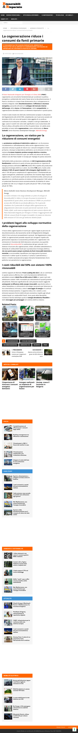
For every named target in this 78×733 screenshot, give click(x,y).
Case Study (8, 471)
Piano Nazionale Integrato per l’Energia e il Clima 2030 (22, 95)
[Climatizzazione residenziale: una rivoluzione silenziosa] (8, 454)
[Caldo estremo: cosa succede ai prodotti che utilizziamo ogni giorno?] (8, 495)
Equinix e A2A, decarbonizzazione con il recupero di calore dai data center (21, 512)
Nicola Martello (18, 53)
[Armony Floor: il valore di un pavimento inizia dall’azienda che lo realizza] (8, 639)
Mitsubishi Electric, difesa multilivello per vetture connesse (21, 715)
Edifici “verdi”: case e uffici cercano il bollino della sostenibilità (21, 580)
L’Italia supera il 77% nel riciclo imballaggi (20, 571)
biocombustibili (16, 244)
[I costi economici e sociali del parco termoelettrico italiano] (8, 487)
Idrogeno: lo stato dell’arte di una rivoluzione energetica (21, 461)
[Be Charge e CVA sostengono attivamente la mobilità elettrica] (8, 708)
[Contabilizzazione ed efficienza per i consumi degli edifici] (8, 428)
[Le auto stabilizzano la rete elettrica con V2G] (8, 700)
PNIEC (45, 345)
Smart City (4, 19)
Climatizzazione (47, 15)
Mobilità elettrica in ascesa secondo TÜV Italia (21, 689)
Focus (6, 421)
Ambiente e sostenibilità (13, 549)
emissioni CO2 (25, 345)
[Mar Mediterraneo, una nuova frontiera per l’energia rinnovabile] (8, 504)
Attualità (7, 598)
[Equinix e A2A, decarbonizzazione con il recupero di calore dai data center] (8, 512)
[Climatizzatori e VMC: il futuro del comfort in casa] (8, 446)
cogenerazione (12, 341)
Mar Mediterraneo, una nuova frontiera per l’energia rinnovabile (20, 503)
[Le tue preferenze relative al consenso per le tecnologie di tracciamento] (74, 729)
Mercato (14, 19)
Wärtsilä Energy (41, 130)
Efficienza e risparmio (19, 28)
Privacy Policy (60, 727)
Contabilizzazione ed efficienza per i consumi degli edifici (20, 427)
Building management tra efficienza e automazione (21, 435)
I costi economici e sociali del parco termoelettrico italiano (20, 486)
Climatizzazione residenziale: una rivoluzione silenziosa (19, 453)
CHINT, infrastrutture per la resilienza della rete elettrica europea (21, 622)
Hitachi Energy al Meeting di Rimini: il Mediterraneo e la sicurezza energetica (21, 604)
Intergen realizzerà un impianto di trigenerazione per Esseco (26, 385)
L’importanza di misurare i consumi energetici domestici (10, 385)
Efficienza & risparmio (31, 15)
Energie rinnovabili (13, 15)
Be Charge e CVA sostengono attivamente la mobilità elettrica (21, 707)
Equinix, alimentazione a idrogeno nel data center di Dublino (21, 477)
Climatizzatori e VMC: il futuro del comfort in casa (21, 444)
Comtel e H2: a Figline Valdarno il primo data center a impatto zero (20, 563)
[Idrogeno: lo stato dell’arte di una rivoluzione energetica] (8, 462)
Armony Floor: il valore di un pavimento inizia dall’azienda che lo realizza (21, 638)
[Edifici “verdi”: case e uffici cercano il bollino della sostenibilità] (8, 581)
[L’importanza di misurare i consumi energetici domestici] (10, 374)
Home (3, 15)
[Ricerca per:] (12, 23)
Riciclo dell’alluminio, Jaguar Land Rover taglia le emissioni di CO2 (21, 682)
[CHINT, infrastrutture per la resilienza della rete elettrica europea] (8, 623)
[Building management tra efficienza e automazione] (8, 437)
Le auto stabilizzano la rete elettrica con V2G (21, 698)
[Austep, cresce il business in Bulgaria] (44, 374)
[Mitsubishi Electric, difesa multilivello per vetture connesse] (8, 716)
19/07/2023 (8, 53)
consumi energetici (28, 341)
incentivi (37, 345)
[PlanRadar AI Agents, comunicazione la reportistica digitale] (8, 614)
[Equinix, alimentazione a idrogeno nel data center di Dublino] (8, 478)
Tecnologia (60, 15)
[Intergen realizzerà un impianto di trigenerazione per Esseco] (27, 374)
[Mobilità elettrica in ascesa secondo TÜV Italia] (8, 691)
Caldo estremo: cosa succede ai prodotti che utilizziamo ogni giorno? (21, 494)
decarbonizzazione (10, 345)
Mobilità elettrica (11, 676)
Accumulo (69, 15)
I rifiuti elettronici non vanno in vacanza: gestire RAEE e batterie (20, 555)
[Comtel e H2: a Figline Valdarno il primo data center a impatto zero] (8, 564)
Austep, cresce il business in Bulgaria (42, 384)
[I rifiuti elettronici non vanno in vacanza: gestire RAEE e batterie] (8, 556)
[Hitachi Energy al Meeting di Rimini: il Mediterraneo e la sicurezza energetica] (8, 605)
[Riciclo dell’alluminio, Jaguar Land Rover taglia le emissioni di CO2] (8, 683)
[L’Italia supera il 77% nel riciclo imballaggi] (8, 573)
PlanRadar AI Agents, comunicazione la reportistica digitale (19, 613)
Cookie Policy (72, 727)
